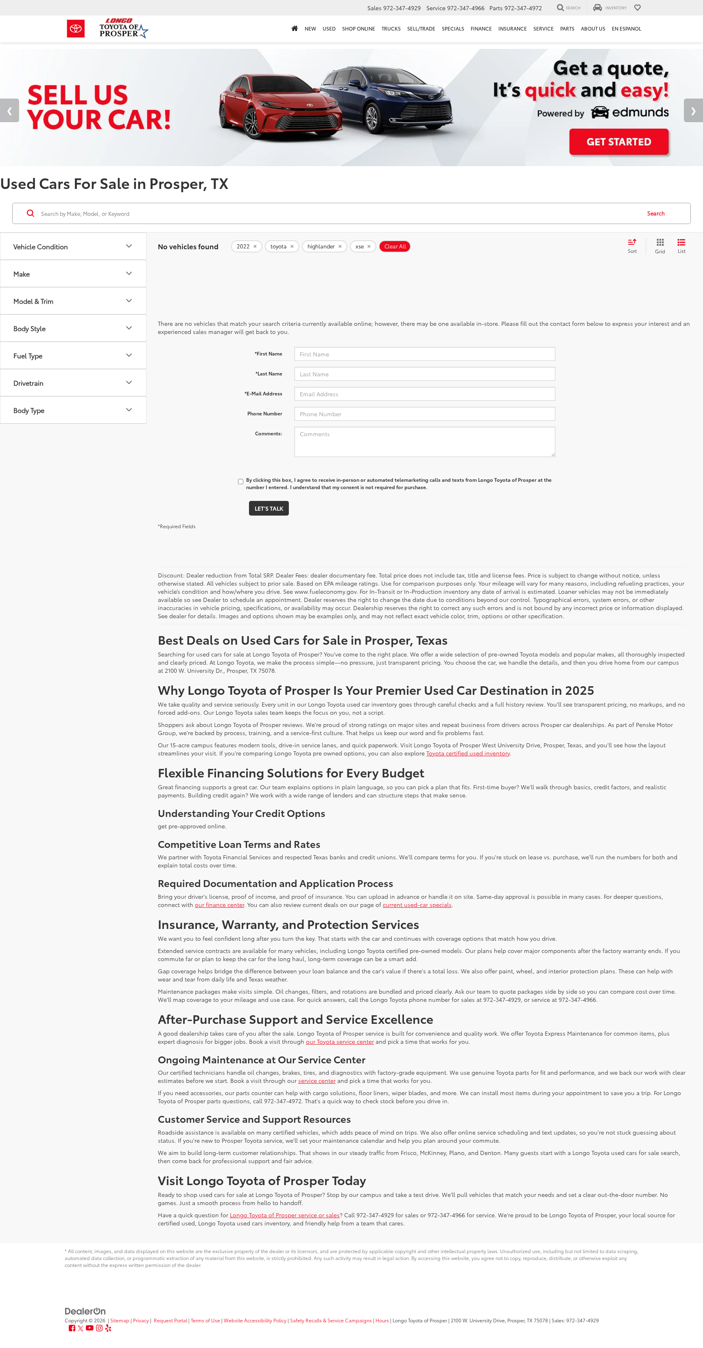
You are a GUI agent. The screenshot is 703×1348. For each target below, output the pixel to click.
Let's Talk (269, 508)
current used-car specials (417, 904)
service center (317, 1080)
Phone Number (264, 413)
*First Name (268, 353)
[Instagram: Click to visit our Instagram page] (99, 1328)
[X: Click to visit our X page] (80, 1328)
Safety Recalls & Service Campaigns (331, 1320)
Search (656, 213)
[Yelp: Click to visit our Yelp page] (108, 1328)
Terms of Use (205, 1320)
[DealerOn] (85, 1310)
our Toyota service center (340, 1041)
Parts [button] (567, 28)
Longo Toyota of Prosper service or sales (285, 1215)
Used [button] (329, 28)
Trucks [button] (391, 28)
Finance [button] (481, 28)
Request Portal (170, 1320)
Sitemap (119, 1320)
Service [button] (543, 28)
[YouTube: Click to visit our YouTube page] (89, 1328)
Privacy (141, 1320)
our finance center (219, 904)
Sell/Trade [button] (421, 28)
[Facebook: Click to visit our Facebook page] (72, 1328)
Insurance (512, 28)
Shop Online (358, 28)
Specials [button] (453, 28)
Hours (382, 1320)
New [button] (310, 28)
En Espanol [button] (626, 28)
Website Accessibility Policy (255, 1320)
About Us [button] (593, 28)
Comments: (268, 433)
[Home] (294, 28)
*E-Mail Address (263, 393)
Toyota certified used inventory (468, 753)
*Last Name (268, 373)
